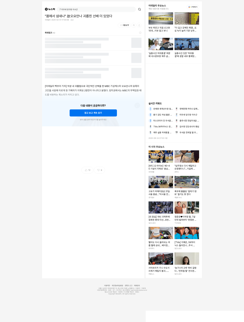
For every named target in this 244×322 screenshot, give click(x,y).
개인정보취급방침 (117, 286)
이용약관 (107, 286)
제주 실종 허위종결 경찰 (163, 132)
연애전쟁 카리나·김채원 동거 (189, 109)
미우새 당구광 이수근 (188, 114)
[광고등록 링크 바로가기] (140, 33)
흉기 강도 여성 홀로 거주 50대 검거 (163, 114)
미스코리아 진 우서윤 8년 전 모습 (163, 120)
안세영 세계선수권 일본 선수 (163, 109)
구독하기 (193, 7)
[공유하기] (139, 25)
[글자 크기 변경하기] (133, 25)
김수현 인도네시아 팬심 (189, 126)
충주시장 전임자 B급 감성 (189, 120)
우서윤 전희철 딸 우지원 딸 (189, 132)
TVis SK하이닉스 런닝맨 (163, 126)
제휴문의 (137, 286)
